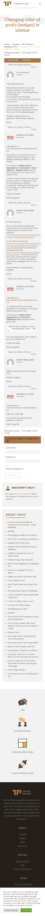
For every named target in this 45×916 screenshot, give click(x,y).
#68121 (34, 205)
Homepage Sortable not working (22, 650)
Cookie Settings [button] (11, 910)
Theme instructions (22, 752)
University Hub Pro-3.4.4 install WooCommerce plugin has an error (23, 655)
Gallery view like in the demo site (22, 577)
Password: (11, 457)
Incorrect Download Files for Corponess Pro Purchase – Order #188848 (22, 525)
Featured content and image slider (23, 643)
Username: (11, 448)
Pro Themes (27, 44)
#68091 (33, 67)
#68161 (34, 354)
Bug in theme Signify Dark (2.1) (21, 646)
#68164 (33, 389)
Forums (15, 44)
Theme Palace (21, 4)
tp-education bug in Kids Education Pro (23, 675)
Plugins (22, 838)
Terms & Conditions (23, 884)
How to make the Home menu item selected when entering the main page (22, 663)
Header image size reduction (20, 560)
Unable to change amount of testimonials (20, 554)
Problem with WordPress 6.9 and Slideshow (22, 548)
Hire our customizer (22, 494)
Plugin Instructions (23, 773)
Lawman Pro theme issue (19, 605)
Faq (22, 710)
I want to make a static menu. (21, 601)
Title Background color (17, 609)
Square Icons (13, 632)
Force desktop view (16, 580)
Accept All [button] (26, 910)
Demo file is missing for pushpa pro (23, 539)
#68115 (34, 129)
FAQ (22, 865)
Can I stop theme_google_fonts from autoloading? (22, 637)
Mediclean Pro (10, 47)
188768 (11, 531)
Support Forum (22, 731)
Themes (22, 834)
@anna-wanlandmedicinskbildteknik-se (22, 148)
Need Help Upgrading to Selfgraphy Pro (23, 565)
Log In (13, 475)
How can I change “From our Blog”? (20, 571)
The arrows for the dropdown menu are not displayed (23, 618)
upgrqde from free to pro (19, 543)
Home (7, 44)
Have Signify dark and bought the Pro (22, 585)
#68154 (34, 281)
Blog (22, 842)
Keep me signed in (15, 469)
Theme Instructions (22, 869)
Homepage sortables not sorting (22, 535)
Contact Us (22, 846)
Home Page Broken (17, 670)
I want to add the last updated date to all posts (23, 596)
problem (11, 613)
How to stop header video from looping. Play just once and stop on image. (23, 626)
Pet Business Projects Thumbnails (23, 591)
